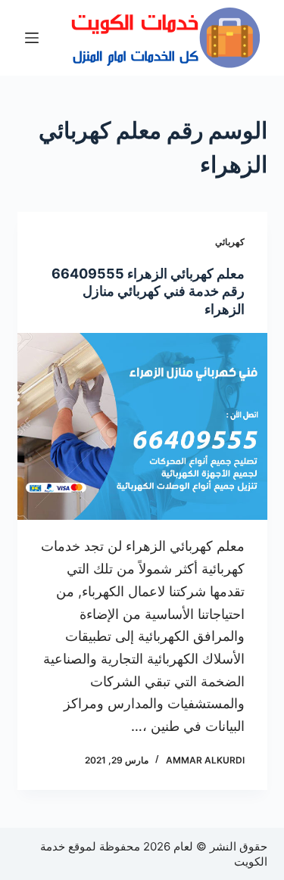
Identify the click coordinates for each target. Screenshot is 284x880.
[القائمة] (32, 38)
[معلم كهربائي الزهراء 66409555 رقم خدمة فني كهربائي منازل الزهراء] (142, 427)
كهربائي (230, 241)
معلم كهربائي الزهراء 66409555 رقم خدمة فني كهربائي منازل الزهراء (148, 291)
